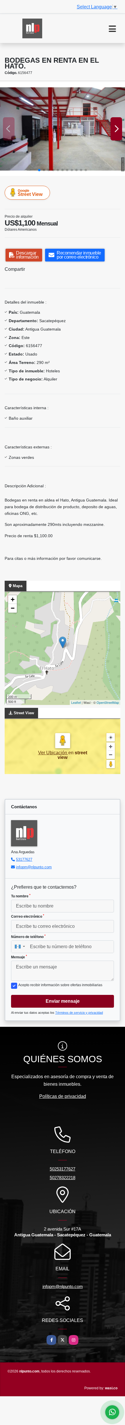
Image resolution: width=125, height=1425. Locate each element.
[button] (39, 170)
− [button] (13, 608)
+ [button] (13, 599)
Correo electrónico (27, 916)
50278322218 (62, 1177)
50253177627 (62, 1168)
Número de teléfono (28, 936)
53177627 (24, 859)
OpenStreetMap (108, 702)
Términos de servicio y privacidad (79, 1012)
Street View (30, 193)
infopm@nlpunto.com (34, 867)
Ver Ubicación (53, 752)
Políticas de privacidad (62, 1096)
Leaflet (76, 702)
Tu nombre (21, 896)
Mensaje (19, 957)
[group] (62, 129)
